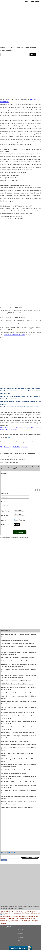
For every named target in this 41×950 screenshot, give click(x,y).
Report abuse (35, 1)
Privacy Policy (20, 933)
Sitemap (20, 941)
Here (9, 437)
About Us (20, 929)
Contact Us (20, 937)
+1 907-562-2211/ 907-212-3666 (14, 335)
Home (26, 1)
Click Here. (3, 915)
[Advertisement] (20, 24)
